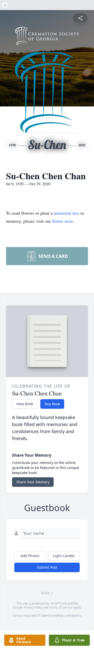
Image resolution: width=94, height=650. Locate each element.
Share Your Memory (32, 482)
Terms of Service (60, 607)
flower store (62, 221)
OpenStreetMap (52, 615)
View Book (24, 403)
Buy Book (52, 403)
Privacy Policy (33, 607)
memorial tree (66, 213)
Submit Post (47, 567)
